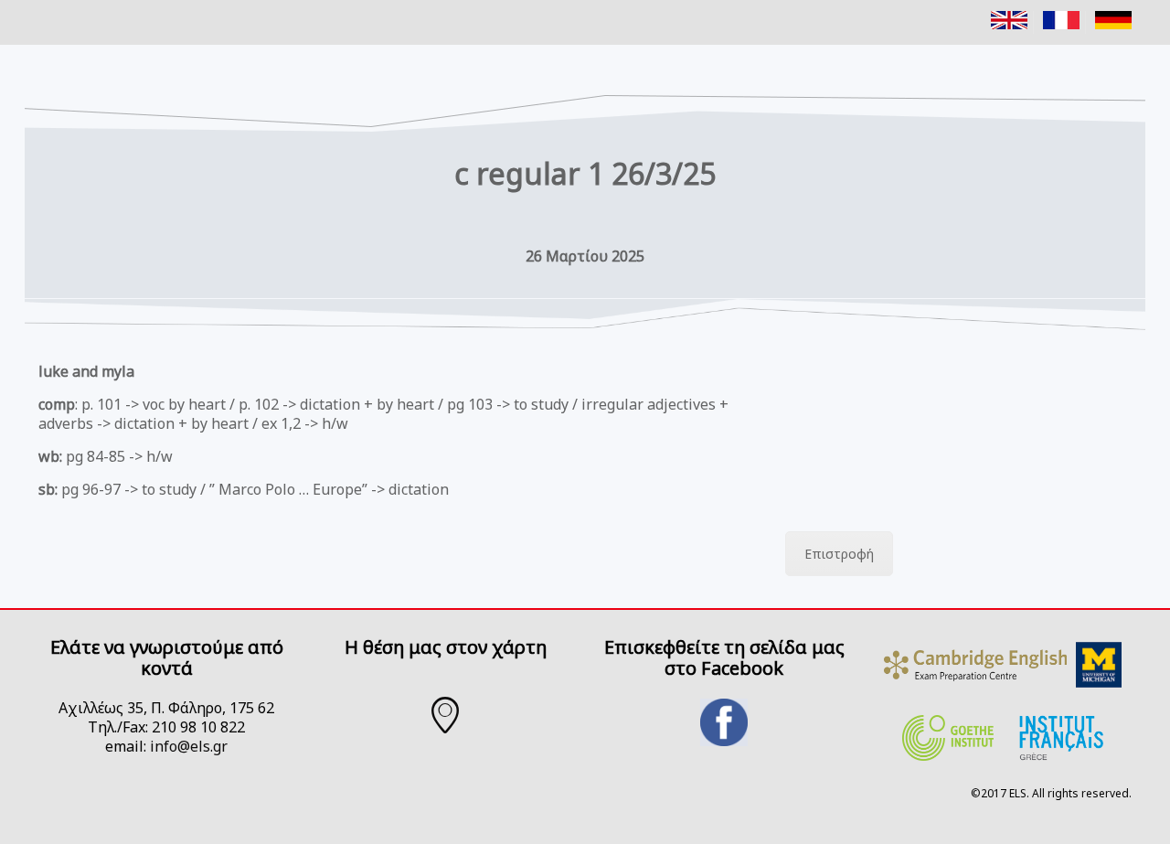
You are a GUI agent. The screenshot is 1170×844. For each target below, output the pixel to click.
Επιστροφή (839, 553)
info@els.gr (189, 746)
